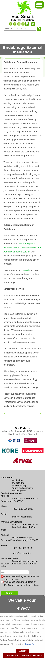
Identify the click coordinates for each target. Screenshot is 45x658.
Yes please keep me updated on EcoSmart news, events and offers (21, 582)
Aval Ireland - (18, 431)
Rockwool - (15, 434)
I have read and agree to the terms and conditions (21, 576)
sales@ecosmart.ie (21, 553)
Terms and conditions (22, 488)
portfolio (26, 270)
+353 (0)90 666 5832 (22, 509)
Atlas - (6, 431)
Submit (9, 593)
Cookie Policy (31, 644)
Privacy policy (19, 490)
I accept (22, 651)
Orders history (19, 485)
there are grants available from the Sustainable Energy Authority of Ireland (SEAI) (22, 247)
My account (18, 483)
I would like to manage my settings (24, 656)
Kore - (39, 431)
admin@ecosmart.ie (22, 516)
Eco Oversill (29, 434)
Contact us (17, 480)
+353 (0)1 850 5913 (22, 548)
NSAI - (31, 431)
